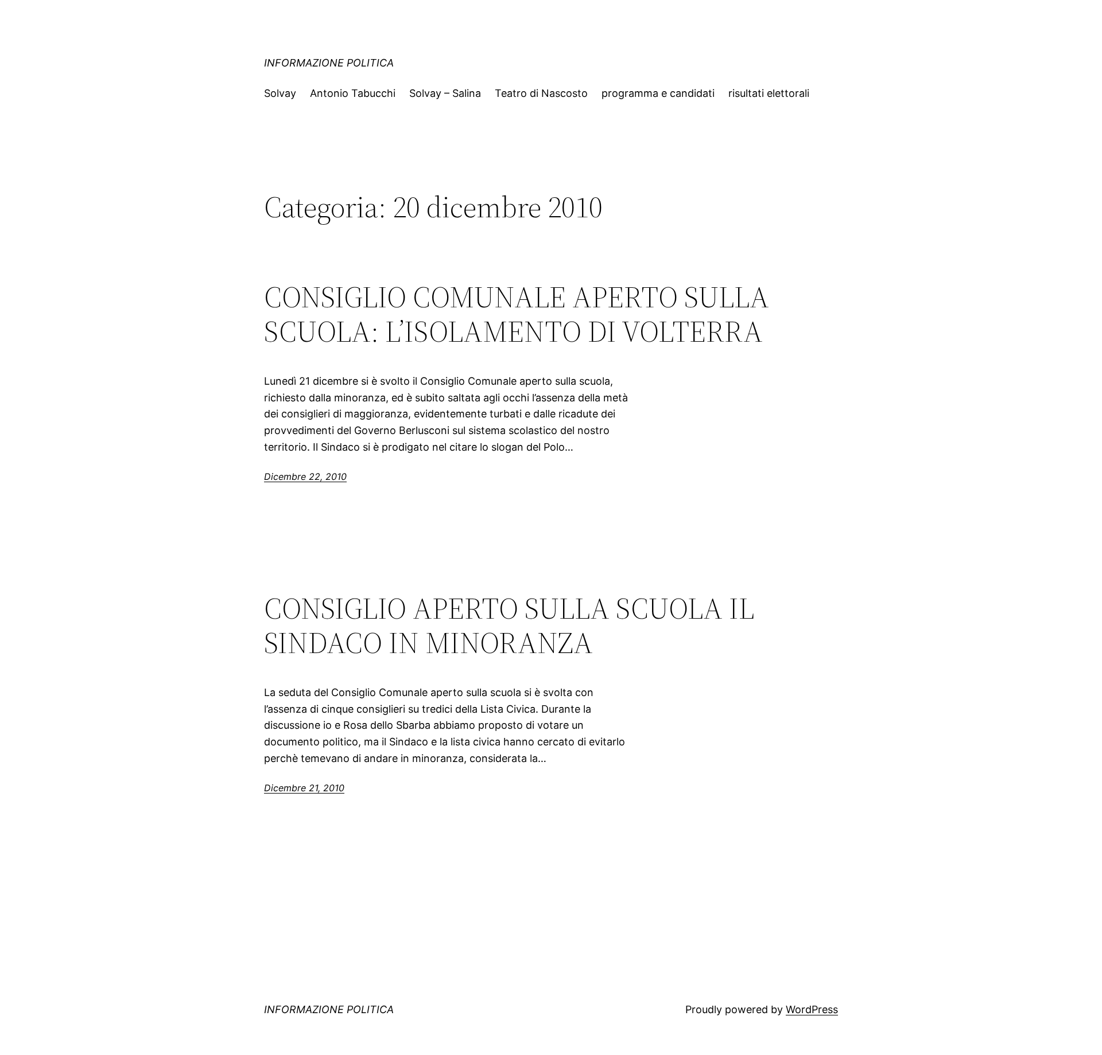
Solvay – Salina (445, 93)
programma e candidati (658, 93)
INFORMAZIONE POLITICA (329, 63)
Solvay (280, 93)
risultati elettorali (768, 93)
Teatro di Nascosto (541, 93)
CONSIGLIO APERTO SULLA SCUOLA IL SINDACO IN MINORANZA (509, 625)
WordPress (812, 1009)
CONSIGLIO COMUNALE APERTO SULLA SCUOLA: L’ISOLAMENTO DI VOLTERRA (516, 314)
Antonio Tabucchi (352, 93)
